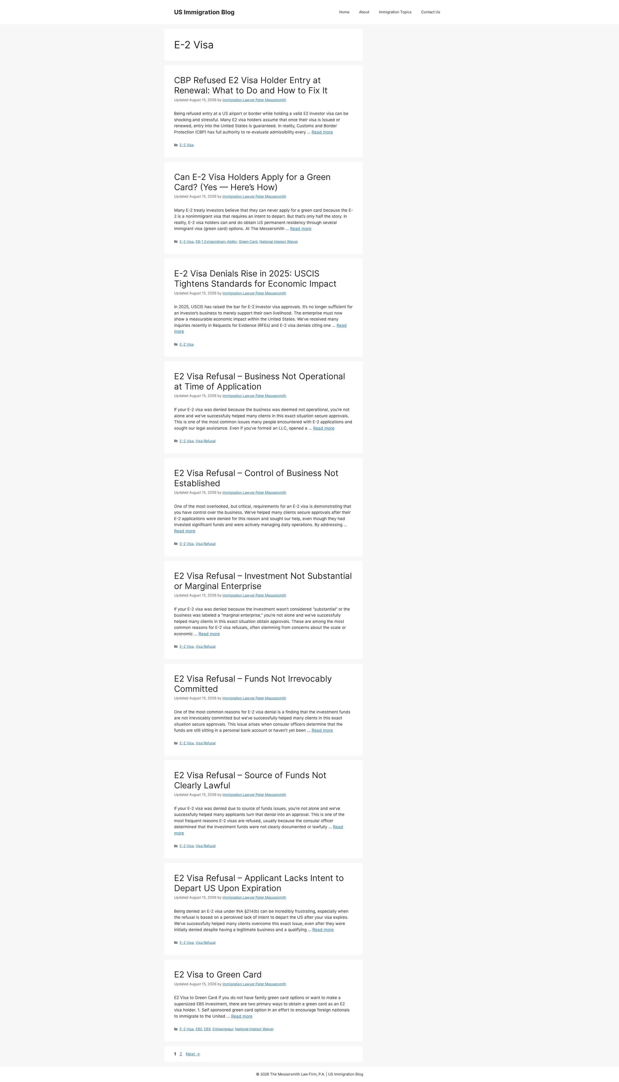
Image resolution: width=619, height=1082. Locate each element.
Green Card (248, 241)
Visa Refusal (205, 441)
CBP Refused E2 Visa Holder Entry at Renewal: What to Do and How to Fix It (251, 85)
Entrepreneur (223, 1029)
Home (344, 12)
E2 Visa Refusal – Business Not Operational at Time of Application (259, 381)
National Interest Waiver (278, 241)
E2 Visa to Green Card (218, 974)
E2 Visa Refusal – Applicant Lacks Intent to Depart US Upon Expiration (259, 883)
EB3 (207, 1029)
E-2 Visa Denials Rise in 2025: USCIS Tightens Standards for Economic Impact (255, 278)
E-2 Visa (187, 145)
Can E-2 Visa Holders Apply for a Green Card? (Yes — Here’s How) (252, 182)
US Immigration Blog (204, 12)
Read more (322, 132)
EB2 (199, 1029)
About (364, 12)
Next (193, 1054)
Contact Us (430, 12)
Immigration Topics (395, 12)
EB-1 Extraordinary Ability (216, 241)
